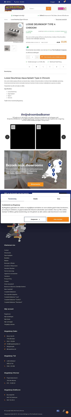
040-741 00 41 (11, 400)
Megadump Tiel (10, 356)
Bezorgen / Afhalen (9, 263)
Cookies (6, 281)
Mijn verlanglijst (8, 321)
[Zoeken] (48, 8)
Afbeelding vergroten (19, 42)
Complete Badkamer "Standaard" (13, 302)
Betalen (6, 260)
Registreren (7, 314)
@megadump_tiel (11, 349)
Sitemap (22, 410)
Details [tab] (35, 198)
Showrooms (7, 252)
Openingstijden (8, 255)
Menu (8, 2)
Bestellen (6, 258)
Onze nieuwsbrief (9, 284)
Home (6, 19)
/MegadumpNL (10, 346)
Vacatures (7, 276)
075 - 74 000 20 (11, 383)
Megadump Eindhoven (12, 390)
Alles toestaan (58, 219)
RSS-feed (16, 410)
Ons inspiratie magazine (10, 294)
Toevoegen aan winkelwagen (54, 57)
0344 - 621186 (11, 366)
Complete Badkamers (10, 291)
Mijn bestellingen (8, 316)
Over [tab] (58, 198)
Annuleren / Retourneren (11, 265)
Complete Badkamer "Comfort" (12, 299)
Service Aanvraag (9, 271)
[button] (22, 136)
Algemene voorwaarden (10, 273)
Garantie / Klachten (9, 268)
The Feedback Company (36, 414)
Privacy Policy (8, 278)
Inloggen (52, 2)
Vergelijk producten (9, 324)
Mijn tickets (7, 319)
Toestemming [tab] (12, 198)
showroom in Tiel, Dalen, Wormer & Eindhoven (18, 15)
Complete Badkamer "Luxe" (11, 297)
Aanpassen (34, 219)
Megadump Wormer (11, 373)
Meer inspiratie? (8, 289)
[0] (64, 2)
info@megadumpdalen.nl (13, 344)
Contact (6, 250)
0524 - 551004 (20, 2)
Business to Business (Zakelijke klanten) (15, 286)
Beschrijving (7, 71)
